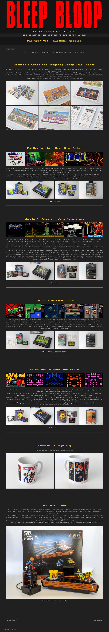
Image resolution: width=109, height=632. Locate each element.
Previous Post (13, 620)
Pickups (63, 35)
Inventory (74, 35)
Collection (35, 35)
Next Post (97, 620)
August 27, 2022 (11, 49)
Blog (84, 35)
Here (50, 601)
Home (25, 35)
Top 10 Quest (50, 35)
